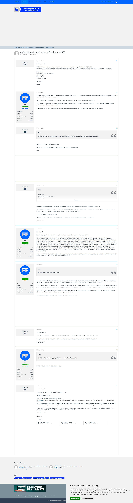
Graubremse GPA (27, 478)
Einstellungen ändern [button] (87, 498)
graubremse (18, 478)
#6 (116, 264)
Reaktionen (19, 111)
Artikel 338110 (52, 105)
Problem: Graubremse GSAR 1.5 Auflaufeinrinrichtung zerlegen (35, 466)
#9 (116, 386)
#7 (116, 329)
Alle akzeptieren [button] (75, 498)
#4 (116, 185)
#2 (116, 92)
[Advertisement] (66, 30)
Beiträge (19, 115)
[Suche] (116, 2)
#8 (116, 350)
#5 (116, 228)
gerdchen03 (21, 467)
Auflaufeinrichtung (23, 469)
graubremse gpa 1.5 (38, 478)
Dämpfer (41, 400)
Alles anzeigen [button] (76, 200)
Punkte (18, 113)
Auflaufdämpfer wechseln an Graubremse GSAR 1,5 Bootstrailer (70, 466)
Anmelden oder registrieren (106, 2)
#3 (116, 128)
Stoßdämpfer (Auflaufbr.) (57, 478)
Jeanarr (55, 467)
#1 (116, 60)
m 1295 (47, 478)
